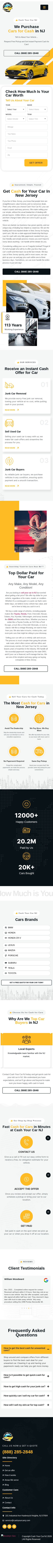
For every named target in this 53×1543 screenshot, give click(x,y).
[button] (44, 7)
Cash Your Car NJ (39, 1536)
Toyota (17, 614)
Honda (23, 614)
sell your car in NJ (28, 593)
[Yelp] (9, 1526)
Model (9, 114)
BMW (10, 619)
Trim (29, 114)
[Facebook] (4, 1526)
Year (8, 105)
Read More (10, 410)
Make (29, 105)
